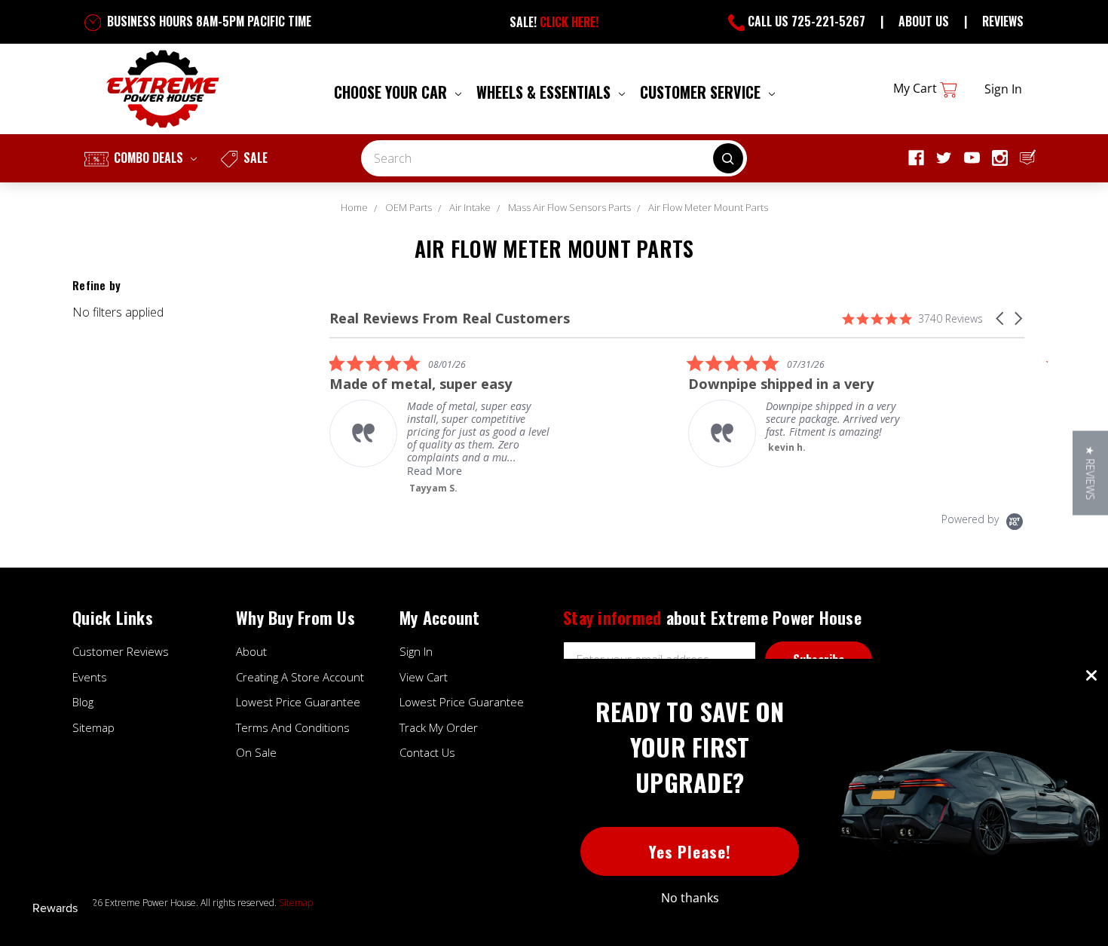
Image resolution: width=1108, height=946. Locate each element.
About (251, 651)
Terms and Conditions (293, 727)
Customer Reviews (120, 651)
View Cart (423, 676)
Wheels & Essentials (545, 92)
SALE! (554, 22)
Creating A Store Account (300, 676)
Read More (434, 471)
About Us (923, 21)
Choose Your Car (392, 92)
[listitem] (442, 424)
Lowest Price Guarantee (298, 701)
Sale (254, 157)
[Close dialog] (1091, 675)
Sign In (416, 651)
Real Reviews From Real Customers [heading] (449, 318)
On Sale (256, 752)
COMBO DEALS (148, 157)
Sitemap (93, 727)
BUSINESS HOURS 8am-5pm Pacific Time (207, 21)
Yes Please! (690, 851)
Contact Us (427, 752)
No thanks (690, 897)
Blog (82, 701)
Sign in (1003, 89)
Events (89, 676)
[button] (1001, 318)
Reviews (1003, 21)
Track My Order (438, 727)
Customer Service (702, 92)
